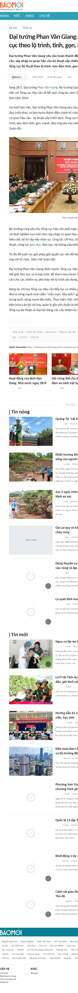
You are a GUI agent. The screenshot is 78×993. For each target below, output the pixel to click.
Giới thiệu (4, 973)
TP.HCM (20, 950)
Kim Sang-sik (8, 950)
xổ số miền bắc (19, 958)
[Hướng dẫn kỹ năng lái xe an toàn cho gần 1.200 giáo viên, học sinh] (31, 725)
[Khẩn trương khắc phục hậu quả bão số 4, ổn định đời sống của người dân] (31, 467)
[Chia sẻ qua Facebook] (11, 319)
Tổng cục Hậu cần (67, 332)
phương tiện (61, 950)
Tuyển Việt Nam (44, 942)
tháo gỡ (42, 946)
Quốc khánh (55, 958)
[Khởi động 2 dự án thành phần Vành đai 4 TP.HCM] (31, 868)
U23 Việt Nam (17, 946)
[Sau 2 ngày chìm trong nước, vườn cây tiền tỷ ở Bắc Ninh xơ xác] (31, 504)
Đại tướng (51, 332)
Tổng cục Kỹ (18, 332)
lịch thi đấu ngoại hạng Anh (40, 950)
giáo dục (35, 245)
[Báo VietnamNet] (16, 77)
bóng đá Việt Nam (38, 958)
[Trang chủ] (11, 6)
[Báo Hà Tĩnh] (59, 687)
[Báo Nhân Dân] (12, 388)
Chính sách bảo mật (8, 979)
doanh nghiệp (27, 942)
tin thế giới (49, 954)
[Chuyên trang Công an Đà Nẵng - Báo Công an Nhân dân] (55, 388)
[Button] (24, 77)
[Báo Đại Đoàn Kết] (59, 901)
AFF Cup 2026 (60, 942)
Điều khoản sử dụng (8, 976)
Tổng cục (35, 337)
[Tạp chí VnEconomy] (58, 464)
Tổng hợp (34, 973)
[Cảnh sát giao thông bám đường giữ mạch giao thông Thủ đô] (31, 904)
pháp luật (71, 946)
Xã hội (13, 28)
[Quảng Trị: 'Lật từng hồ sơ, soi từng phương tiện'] (31, 431)
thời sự (5, 958)
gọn (14, 337)
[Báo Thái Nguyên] (60, 723)
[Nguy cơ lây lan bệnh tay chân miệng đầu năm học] (31, 654)
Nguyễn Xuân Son (9, 942)
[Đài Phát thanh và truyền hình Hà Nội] (59, 647)
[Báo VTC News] (60, 604)
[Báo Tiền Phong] (59, 537)
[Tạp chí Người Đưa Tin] (58, 758)
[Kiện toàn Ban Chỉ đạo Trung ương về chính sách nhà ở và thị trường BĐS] (31, 761)
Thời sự (27, 28)
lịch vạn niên (18, 954)
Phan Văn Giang (47, 87)
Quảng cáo (4, 982)
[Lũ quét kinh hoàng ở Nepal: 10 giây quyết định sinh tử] (31, 611)
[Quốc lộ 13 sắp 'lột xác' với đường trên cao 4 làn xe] (31, 832)
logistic (5, 954)
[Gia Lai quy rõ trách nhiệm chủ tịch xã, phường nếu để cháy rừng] (31, 540)
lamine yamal (34, 954)
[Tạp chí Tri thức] (58, 825)
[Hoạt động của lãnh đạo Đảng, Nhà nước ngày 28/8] (28, 364)
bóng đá (67, 958)
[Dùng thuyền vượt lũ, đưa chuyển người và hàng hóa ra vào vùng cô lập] (31, 575)
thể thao (31, 946)
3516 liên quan (54, 77)
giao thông (63, 954)
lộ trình (23, 337)
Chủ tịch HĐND (56, 946)
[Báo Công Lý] (58, 424)
